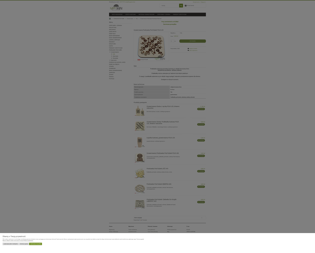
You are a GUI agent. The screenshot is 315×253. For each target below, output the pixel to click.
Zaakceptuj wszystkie (35, 243)
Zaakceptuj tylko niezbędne (11, 243)
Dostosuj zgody (24, 243)
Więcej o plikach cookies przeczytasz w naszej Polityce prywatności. (18, 240)
